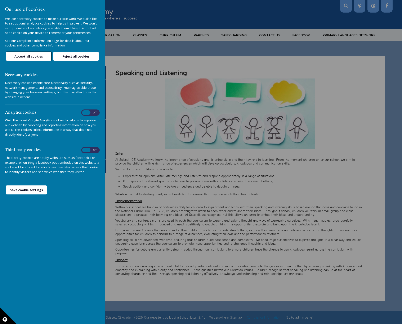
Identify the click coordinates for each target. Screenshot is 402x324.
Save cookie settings (26, 190)
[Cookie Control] (8, 315)
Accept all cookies (28, 56)
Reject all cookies (76, 56)
